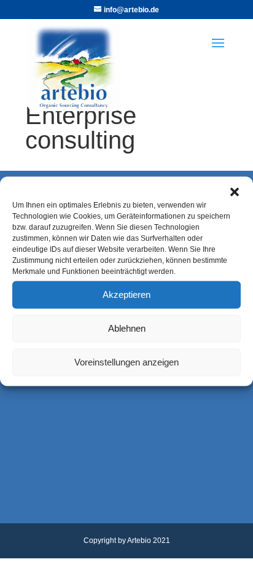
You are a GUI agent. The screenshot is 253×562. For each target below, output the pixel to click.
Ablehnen (127, 328)
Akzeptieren (126, 294)
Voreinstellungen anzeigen (126, 362)
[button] (234, 191)
